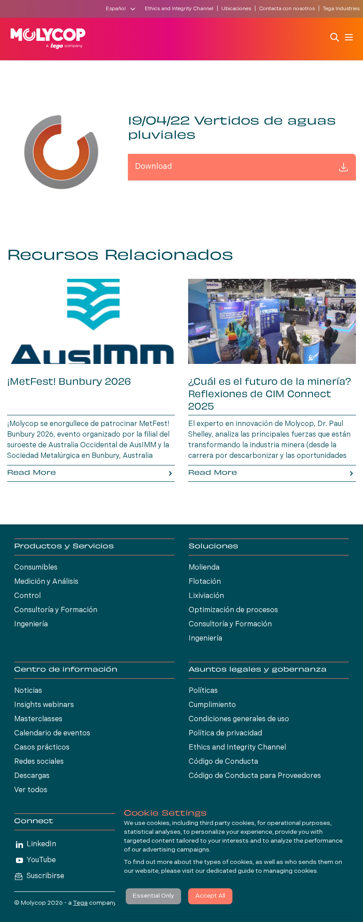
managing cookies (290, 871)
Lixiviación (206, 596)
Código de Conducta (223, 762)
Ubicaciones (236, 9)
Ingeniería (31, 624)
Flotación (205, 582)
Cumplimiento (212, 705)
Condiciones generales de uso (239, 719)
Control (27, 596)
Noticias (28, 691)
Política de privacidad (225, 733)
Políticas (203, 691)
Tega (80, 903)
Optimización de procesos (233, 610)
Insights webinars (44, 705)
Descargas (32, 776)
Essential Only (153, 896)
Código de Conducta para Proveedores (255, 776)
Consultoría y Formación (55, 610)
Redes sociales (39, 762)
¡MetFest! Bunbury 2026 (69, 382)
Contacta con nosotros (287, 9)
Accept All (210, 896)
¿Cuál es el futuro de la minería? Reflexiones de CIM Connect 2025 (269, 395)
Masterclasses (38, 719)
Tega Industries (341, 9)
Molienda (204, 567)
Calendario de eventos (52, 733)
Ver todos (30, 790)
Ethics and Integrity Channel (179, 9)
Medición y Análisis (46, 582)
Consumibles (36, 567)
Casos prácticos (42, 747)
